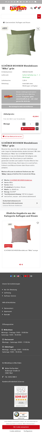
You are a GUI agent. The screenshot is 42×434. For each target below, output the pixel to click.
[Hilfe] (27, 2)
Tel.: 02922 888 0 (11, 377)
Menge (7, 124)
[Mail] (23, 2)
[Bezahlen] (30, 2)
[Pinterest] (20, 2)
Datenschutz (8, 308)
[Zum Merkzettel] (35, 8)
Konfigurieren (28, 431)
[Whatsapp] (8, 2)
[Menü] (27, 413)
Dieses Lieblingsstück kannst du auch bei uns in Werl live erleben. (27, 96)
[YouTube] (17, 2)
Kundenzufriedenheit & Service (13, 381)
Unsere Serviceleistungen (11, 284)
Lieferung (7, 293)
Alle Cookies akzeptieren (21, 427)
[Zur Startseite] (4, 22)
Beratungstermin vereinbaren (21, 106)
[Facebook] (6, 2)
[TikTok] (14, 2)
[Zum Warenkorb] (39, 8)
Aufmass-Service (10, 296)
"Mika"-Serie (6, 174)
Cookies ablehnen (15, 431)
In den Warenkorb (29, 128)
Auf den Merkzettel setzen (13, 136)
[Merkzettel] (37, 223)
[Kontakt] (32, 2)
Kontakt (7, 314)
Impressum (8, 311)
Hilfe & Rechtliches (9, 302)
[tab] (21, 203)
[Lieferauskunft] (35, 2)
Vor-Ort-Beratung (10, 290)
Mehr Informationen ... (29, 423)
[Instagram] (11, 2)
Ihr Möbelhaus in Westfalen (11, 363)
